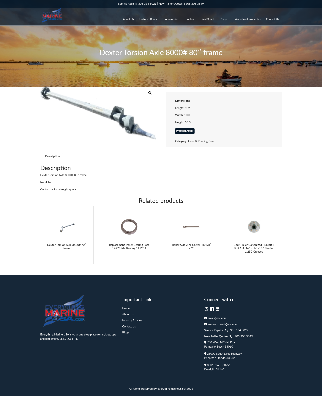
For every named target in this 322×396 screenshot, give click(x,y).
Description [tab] (52, 156)
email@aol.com (216, 318)
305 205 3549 (195, 3)
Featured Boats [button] (148, 19)
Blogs (125, 332)
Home (126, 308)
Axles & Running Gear (201, 141)
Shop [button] (224, 19)
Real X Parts (208, 19)
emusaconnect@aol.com (222, 324)
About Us (128, 19)
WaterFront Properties (248, 19)
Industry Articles (132, 320)
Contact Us (272, 19)
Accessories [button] (171, 19)
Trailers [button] (190, 19)
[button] (150, 93)
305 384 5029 (147, 3)
